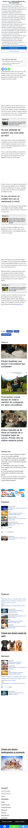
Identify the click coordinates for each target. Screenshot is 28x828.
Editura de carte (5, 815)
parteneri (9, 4)
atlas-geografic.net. (18, 304)
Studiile (15, 261)
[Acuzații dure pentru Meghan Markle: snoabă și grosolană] (4, 621)
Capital (3, 802)
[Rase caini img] (12, 650)
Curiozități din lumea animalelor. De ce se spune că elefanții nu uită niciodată (17, 289)
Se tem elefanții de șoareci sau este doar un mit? (12, 61)
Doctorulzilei (4, 818)
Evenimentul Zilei (5, 804)
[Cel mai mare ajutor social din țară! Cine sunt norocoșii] (4, 538)
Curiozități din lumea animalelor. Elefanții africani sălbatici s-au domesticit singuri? (17, 123)
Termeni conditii (7, 821)
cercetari (9, 331)
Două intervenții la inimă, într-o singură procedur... (16, 611)
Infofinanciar (4, 810)
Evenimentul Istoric (6, 807)
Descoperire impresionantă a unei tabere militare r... (16, 616)
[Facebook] (2, 69)
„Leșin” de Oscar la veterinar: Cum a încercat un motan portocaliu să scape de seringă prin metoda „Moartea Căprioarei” (13, 478)
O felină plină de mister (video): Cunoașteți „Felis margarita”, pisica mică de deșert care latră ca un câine (13, 467)
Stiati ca (3, 796)
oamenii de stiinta (6, 334)
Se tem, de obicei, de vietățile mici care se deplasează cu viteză (11, 64)
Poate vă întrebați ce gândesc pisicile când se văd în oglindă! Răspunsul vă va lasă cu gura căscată (17, 221)
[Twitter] (5, 69)
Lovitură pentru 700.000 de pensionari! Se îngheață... (15, 662)
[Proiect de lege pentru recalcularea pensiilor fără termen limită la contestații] (4, 626)
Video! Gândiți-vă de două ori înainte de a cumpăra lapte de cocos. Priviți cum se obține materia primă (12, 435)
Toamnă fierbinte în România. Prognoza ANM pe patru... (15, 514)
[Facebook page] (12, 496)
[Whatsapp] (8, 69)
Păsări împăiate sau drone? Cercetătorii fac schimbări (13, 364)
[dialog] (14, 27)
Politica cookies (19, 821)
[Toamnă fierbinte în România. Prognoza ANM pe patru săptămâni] (4, 513)
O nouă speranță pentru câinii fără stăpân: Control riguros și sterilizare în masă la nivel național (12, 473)
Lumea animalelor (5, 791)
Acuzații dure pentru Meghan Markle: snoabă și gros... (15, 621)
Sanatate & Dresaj (5, 793)
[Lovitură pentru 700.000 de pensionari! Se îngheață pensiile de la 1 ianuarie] (4, 662)
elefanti (16, 331)
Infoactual (3, 812)
